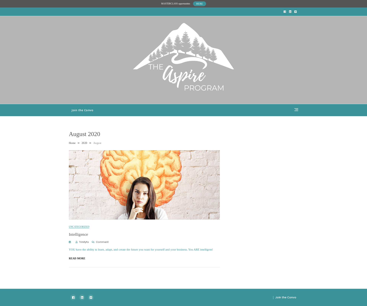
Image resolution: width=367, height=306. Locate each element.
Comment (102, 242)
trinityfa (84, 242)
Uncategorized (79, 226)
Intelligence (78, 234)
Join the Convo (82, 110)
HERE (199, 3)
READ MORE (77, 258)
